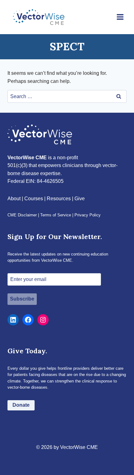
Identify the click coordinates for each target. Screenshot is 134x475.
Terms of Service (55, 215)
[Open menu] (120, 17)
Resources (59, 198)
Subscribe (22, 298)
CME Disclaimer (22, 215)
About (14, 198)
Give (79, 198)
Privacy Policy (87, 215)
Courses (33, 198)
